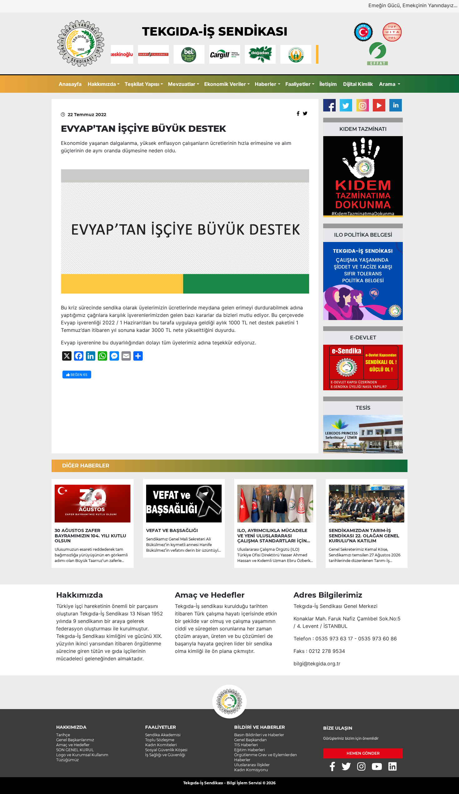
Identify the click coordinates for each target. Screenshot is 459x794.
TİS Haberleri (246, 744)
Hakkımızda (102, 84)
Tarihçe (63, 734)
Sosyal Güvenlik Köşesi (166, 749)
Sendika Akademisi (162, 734)
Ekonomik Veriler (225, 84)
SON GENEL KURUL (75, 749)
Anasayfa (70, 84)
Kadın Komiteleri (161, 744)
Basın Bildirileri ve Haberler (259, 734)
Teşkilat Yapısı (142, 84)
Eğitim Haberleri (249, 749)
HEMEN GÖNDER (363, 753)
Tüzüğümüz (67, 759)
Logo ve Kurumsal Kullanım (82, 754)
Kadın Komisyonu (251, 769)
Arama (388, 84)
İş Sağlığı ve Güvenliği (165, 754)
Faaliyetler (298, 84)
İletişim (328, 84)
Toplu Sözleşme (159, 739)
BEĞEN (78, 374)
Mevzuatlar (181, 84)
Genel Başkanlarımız (75, 739)
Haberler (265, 84)
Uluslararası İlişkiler (252, 764)
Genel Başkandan (250, 739)
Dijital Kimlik (358, 84)
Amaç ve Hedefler (73, 744)
